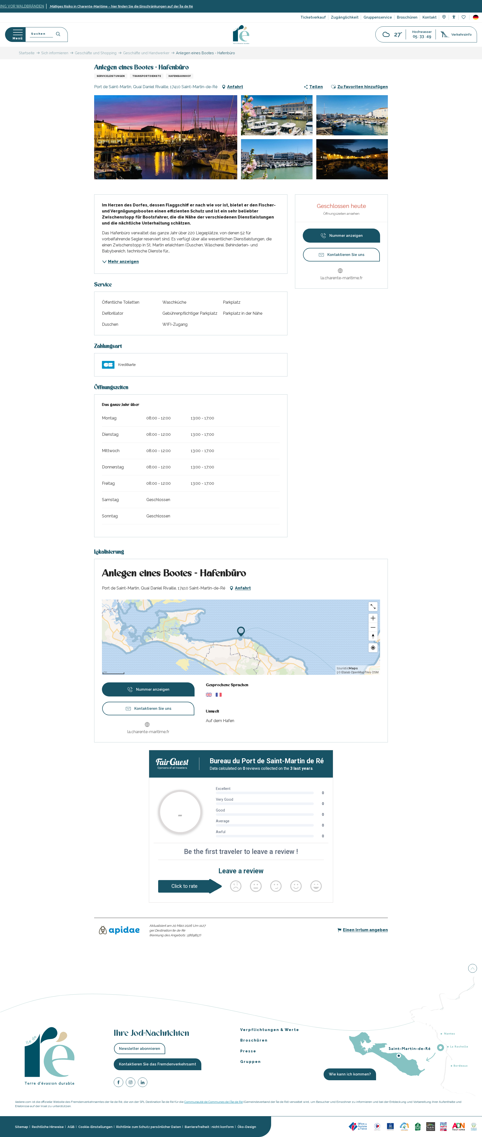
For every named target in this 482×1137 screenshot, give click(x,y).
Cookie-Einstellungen (95, 1127)
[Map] (444, 17)
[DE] (475, 17)
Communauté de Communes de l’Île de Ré (213, 1102)
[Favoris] (464, 17)
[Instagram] (130, 1083)
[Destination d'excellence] (377, 1126)
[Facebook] (118, 1083)
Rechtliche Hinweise (48, 1127)
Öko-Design (246, 1127)
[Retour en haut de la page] (472, 968)
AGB (71, 1127)
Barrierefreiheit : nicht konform (209, 1127)
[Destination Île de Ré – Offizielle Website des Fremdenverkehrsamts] (241, 34)
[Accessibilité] (453, 17)
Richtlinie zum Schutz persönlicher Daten (148, 1127)
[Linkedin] (142, 1083)
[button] (475, 17)
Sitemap (21, 1127)
